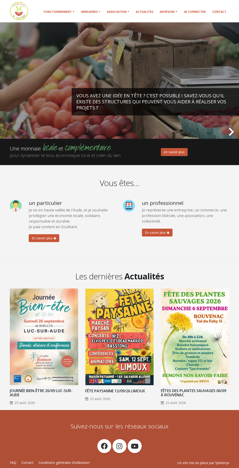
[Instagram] (119, 446)
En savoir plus (42, 238)
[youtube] (135, 446)
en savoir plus (174, 152)
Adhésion (167, 12)
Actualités (144, 12)
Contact (219, 12)
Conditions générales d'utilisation (64, 462)
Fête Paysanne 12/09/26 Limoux (115, 390)
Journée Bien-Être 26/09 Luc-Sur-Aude (41, 392)
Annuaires (89, 12)
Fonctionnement (58, 12)
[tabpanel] (119, 80)
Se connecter (195, 12)
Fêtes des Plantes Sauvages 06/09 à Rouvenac (193, 392)
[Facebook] (104, 446)
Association (117, 12)
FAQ (13, 462)
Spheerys (222, 463)
